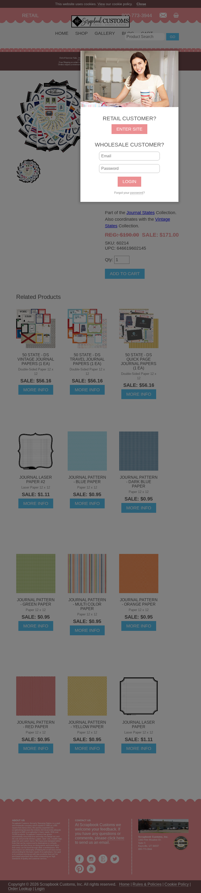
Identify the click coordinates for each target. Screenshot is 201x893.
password (136, 193)
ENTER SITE (129, 129)
